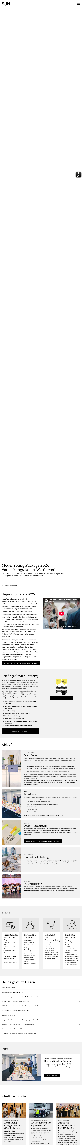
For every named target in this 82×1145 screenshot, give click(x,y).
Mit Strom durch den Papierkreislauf (41, 1124)
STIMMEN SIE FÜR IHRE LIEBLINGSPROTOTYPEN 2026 (42, 841)
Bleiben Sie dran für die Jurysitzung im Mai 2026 (58, 1062)
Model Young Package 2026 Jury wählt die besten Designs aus (13, 1126)
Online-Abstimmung (35, 825)
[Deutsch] (2, 585)
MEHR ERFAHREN (52, 1075)
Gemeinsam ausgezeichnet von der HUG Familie (67, 1125)
